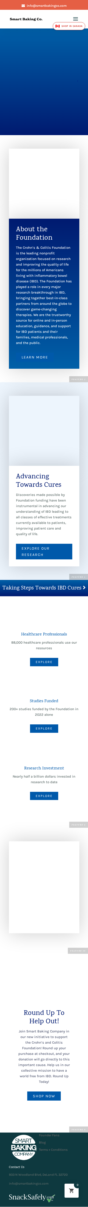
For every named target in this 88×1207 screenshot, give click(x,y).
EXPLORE (44, 662)
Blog (42, 1142)
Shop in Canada (69, 26)
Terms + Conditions (53, 1150)
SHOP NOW (44, 1096)
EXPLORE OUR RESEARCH (36, 551)
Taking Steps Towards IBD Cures (42, 588)
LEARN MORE (35, 357)
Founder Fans (49, 1135)
